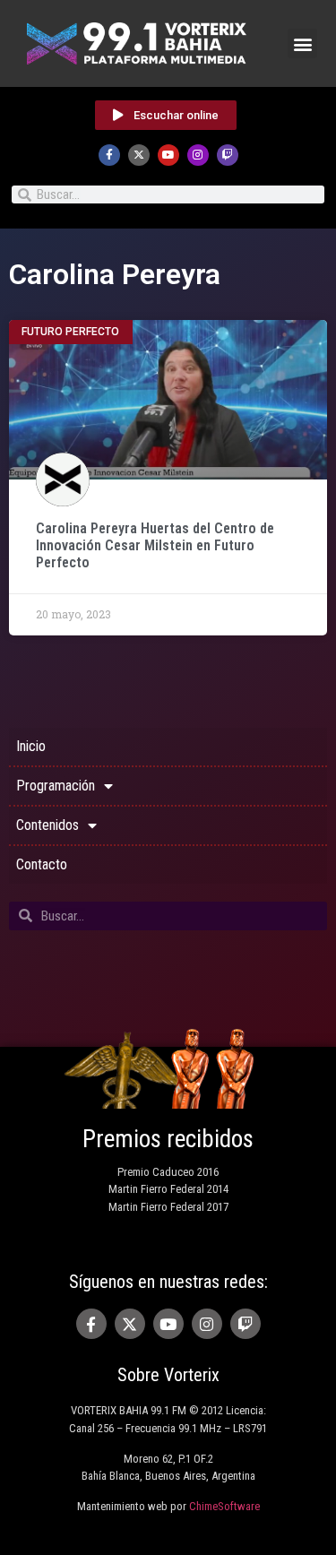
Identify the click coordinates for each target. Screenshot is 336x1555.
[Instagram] (198, 155)
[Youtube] (168, 155)
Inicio (31, 746)
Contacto (41, 864)
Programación (55, 785)
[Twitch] (227, 155)
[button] (302, 43)
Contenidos (47, 825)
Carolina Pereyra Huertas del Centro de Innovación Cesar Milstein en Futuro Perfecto (155, 545)
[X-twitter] (139, 155)
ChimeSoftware (224, 1506)
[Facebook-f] (109, 155)
